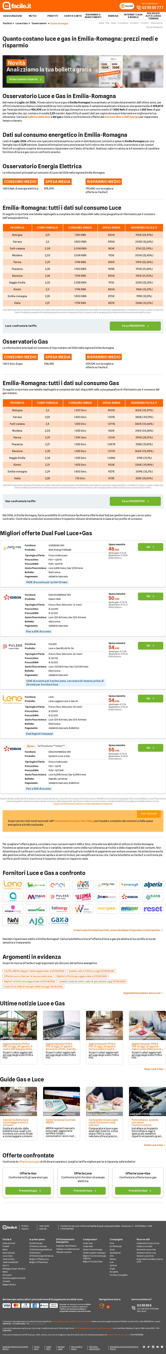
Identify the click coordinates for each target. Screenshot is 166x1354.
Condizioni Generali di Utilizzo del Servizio (15, 1348)
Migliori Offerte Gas (38, 1262)
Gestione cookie (61, 1348)
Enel (112, 1243)
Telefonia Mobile (10, 1262)
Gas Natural (115, 1253)
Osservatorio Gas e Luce (148, 1243)
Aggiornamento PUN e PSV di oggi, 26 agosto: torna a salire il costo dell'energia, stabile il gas (104, 1047)
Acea (112, 1249)
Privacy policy (37, 1348)
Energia (113, 16)
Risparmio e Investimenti (93, 15)
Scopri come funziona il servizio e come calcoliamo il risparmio (83, 804)
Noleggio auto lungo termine (153, 16)
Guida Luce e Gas (144, 1246)
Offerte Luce (83, 1173)
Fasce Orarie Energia (92, 1249)
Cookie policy (48, 1348)
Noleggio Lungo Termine (14, 1268)
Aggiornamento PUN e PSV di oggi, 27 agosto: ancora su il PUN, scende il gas (61, 1047)
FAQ (107, 23)
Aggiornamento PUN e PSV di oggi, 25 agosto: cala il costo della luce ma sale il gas (147, 1047)
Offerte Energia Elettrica (40, 1249)
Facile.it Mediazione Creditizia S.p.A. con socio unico (93, 1328)
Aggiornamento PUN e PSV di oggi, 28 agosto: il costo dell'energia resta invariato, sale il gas (17, 1047)
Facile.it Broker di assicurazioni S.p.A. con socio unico (71, 1321)
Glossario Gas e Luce (146, 1253)
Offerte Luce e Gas (38, 1246)
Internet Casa (9, 1253)
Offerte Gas (28, 1173)
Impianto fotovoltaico (66, 1246)
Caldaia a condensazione (68, 1249)
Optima (113, 1265)
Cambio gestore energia (94, 1253)
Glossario (134, 23)
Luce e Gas (22, 23)
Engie (112, 1268)
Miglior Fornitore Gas (93, 1261)
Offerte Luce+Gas (137, 1173)
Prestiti (52, 16)
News (113, 23)
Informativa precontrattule (94, 1348)
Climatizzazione (63, 1252)
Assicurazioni (12, 16)
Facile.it (7, 23)
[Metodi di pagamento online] (29, 1305)
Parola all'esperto (154, 27)
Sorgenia (114, 1272)
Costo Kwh (88, 1246)
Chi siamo (7, 1275)
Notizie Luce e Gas (145, 1256)
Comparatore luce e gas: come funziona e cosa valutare (103, 1122)
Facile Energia (35, 1243)
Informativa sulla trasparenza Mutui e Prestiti (124, 1348)
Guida (101, 23)
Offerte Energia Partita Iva (41, 1256)
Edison (113, 1259)
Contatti (6, 1281)
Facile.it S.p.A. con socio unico (118, 1335)
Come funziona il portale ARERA (60, 1121)
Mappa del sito (9, 1284)
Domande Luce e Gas (146, 1249)
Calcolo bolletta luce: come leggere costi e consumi (16, 1122)
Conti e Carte (73, 16)
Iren (111, 1262)
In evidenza (123, 23)
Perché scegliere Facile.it (14, 1278)
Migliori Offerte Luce (39, 1259)
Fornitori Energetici (119, 1275)
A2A (111, 1256)
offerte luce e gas (29, 1161)
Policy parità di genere (76, 1348)
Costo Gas (88, 1243)
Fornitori (145, 23)
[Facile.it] (17, 8)
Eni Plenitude (116, 1246)
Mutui (33, 16)
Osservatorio (39, 23)
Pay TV (6, 1265)
